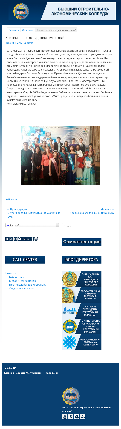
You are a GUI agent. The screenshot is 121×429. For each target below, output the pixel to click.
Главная (14, 29)
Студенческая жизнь (22, 288)
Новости (28, 29)
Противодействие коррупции (27, 284)
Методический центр (22, 281)
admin (30, 42)
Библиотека (16, 277)
